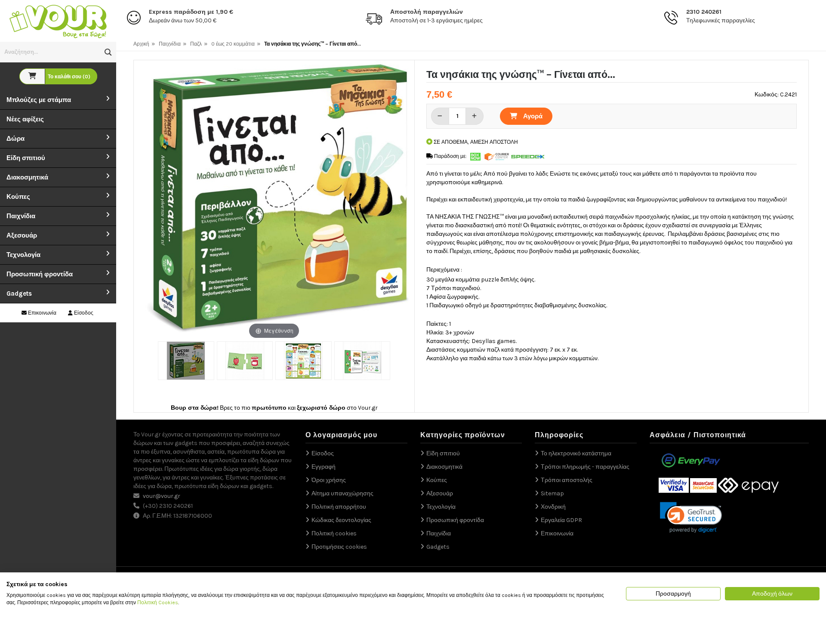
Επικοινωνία (41, 313)
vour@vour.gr (161, 496)
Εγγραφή (323, 466)
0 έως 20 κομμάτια (233, 44)
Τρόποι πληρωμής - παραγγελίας (585, 466)
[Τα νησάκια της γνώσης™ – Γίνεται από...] (186, 361)
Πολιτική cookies (334, 533)
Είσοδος (83, 313)
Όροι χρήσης (328, 480)
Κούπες (18, 197)
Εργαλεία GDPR (561, 520)
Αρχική (141, 44)
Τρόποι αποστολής (566, 480)
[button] (108, 52)
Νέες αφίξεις (25, 119)
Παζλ (196, 44)
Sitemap (552, 493)
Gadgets (19, 293)
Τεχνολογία (23, 255)
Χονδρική (553, 506)
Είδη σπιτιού (25, 158)
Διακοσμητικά (27, 177)
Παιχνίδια (20, 216)
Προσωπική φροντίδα (39, 274)
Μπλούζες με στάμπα (38, 100)
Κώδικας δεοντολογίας (341, 520)
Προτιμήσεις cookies (339, 546)
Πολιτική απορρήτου (338, 506)
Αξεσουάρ (21, 235)
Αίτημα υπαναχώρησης (342, 493)
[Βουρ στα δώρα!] (58, 20)
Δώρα (15, 138)
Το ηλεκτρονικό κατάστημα (576, 453)
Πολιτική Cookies (157, 602)
